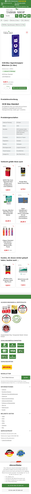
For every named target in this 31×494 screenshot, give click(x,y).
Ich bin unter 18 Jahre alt (15, 490)
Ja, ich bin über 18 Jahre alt (15, 485)
